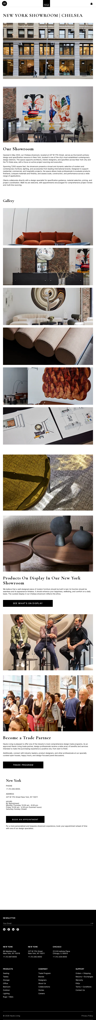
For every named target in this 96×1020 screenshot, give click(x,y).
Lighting (6, 993)
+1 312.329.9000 (60, 957)
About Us (42, 983)
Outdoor (6, 990)
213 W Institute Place (61, 951)
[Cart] (91, 3)
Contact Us (80, 990)
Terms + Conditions (83, 987)
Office (5, 983)
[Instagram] (4, 929)
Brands (41, 977)
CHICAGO (57, 947)
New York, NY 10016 (11, 953)
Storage (6, 980)
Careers (41, 993)
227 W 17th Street (35, 951)
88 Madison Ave (9, 951)
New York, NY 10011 (36, 953)
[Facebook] (9, 929)
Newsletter (9, 918)
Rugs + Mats (8, 997)
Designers (42, 980)
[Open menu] (4, 3)
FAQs (78, 983)
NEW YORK (8, 947)
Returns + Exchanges (84, 977)
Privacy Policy (87, 1016)
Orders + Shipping (83, 973)
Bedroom (6, 987)
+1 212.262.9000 (35, 957)
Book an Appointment (25, 819)
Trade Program (44, 973)
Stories (41, 990)
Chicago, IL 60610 (60, 953)
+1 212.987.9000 (10, 957)
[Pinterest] (17, 929)
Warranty (79, 980)
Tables (5, 977)
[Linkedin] (13, 929)
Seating (6, 973)
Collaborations (44, 987)
